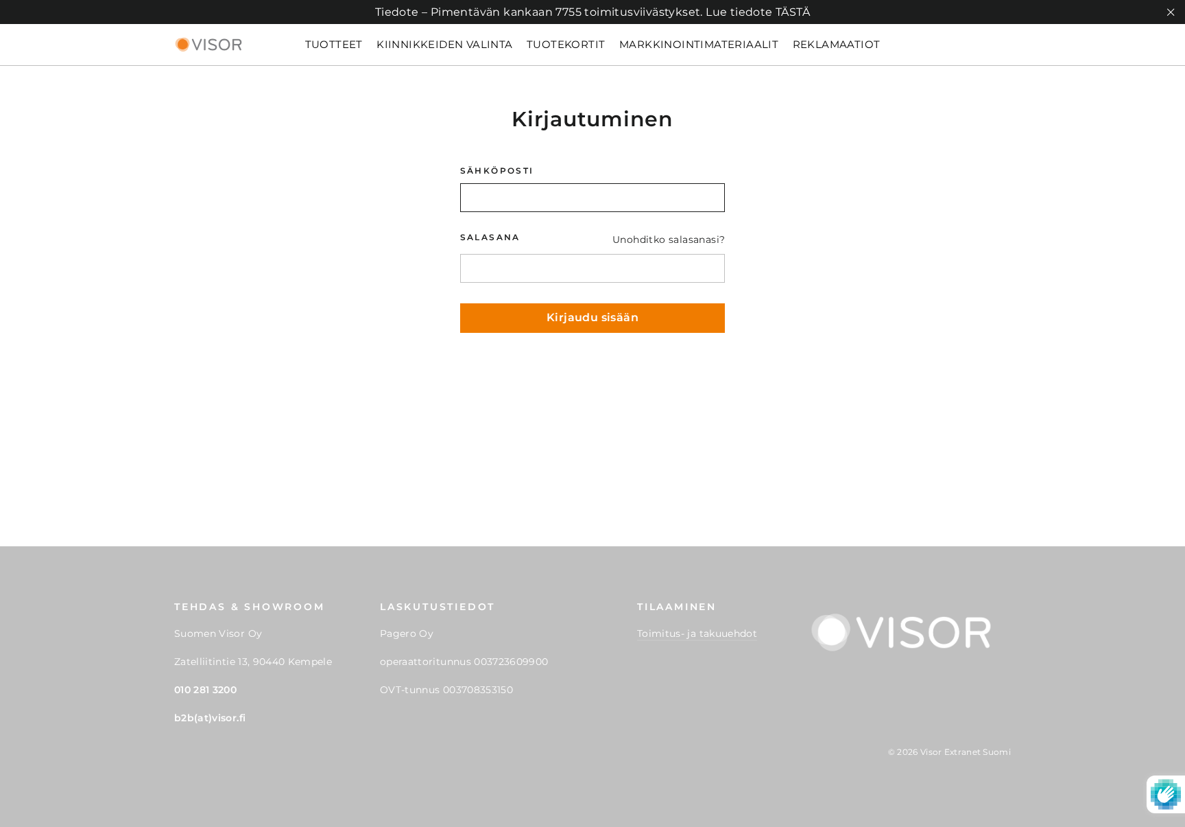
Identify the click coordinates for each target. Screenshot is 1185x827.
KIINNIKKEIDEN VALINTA (444, 44)
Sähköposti (497, 171)
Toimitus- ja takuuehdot (697, 633)
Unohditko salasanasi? (668, 239)
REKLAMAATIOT (837, 44)
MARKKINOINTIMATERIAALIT (698, 44)
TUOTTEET (334, 44)
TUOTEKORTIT (566, 44)
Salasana (490, 237)
